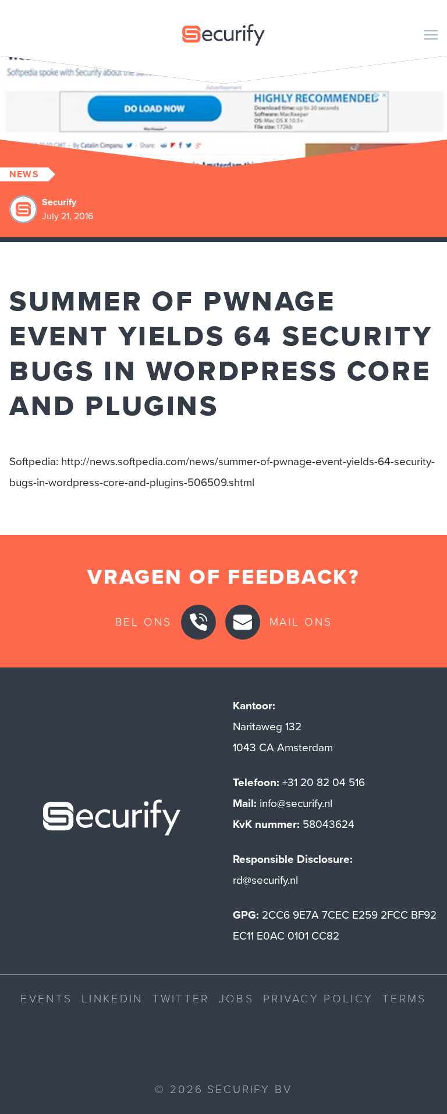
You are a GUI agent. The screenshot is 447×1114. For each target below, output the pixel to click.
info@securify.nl (296, 803)
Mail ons (300, 621)
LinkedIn (112, 998)
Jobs (236, 998)
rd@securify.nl (265, 880)
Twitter (181, 998)
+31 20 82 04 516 (323, 782)
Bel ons (143, 621)
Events (46, 998)
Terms (404, 998)
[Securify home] (112, 821)
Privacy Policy (318, 998)
